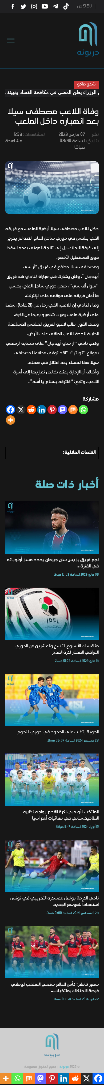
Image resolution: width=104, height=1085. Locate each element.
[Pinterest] (52, 409)
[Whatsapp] (83, 409)
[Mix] (73, 409)
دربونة (64, 1067)
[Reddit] (31, 409)
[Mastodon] (62, 409)
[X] (21, 409)
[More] (10, 420)
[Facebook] (10, 409)
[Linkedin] (41, 409)
